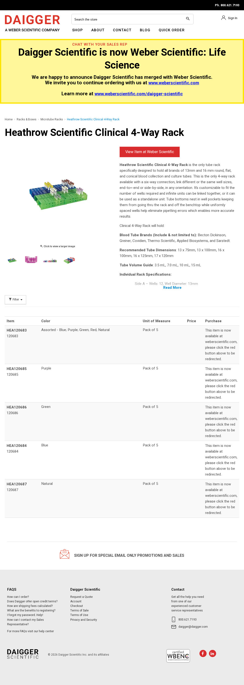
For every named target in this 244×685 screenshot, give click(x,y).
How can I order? (18, 597)
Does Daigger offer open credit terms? (32, 601)
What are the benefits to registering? (31, 610)
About (98, 30)
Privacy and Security (83, 620)
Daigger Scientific (18, 32)
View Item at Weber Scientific (149, 152)
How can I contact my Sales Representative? (25, 622)
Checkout (76, 606)
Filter (16, 300)
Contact (122, 30)
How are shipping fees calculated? (30, 606)
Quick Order (172, 30)
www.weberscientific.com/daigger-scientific (139, 94)
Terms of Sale (79, 610)
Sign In (232, 18)
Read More (172, 287)
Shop (77, 30)
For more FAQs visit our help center (30, 631)
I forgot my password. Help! (25, 615)
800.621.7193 (187, 619)
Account (75, 601)
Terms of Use (79, 615)
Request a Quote (81, 597)
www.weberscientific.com (173, 83)
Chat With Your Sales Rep (99, 44)
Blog (145, 30)
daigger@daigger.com (193, 627)
